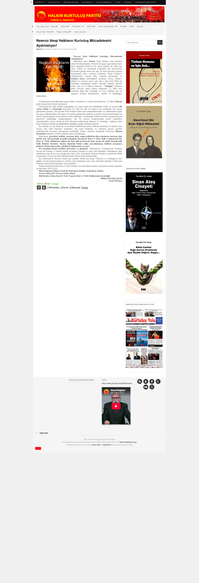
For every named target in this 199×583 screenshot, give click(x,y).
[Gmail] (64, 187)
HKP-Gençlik (87, 2)
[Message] (75, 187)
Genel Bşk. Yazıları (44, 32)
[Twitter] (44, 187)
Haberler (64, 26)
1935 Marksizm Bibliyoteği (145, 2)
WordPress (107, 445)
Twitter (145, 381)
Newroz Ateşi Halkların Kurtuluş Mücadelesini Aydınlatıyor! (73, 43)
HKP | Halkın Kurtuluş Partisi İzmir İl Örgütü (99, 14)
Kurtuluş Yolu (54, 2)
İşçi (131, 26)
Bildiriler (90, 26)
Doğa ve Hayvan (63, 32)
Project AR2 (96, 445)
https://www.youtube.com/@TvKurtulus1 (117, 383)
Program (127, 2)
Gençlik (140, 26)
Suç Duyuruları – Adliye (47, 26)
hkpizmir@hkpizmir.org (128, 442)
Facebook (151, 381)
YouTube (151, 387)
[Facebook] (38, 187)
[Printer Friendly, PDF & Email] (47, 183)
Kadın (122, 26)
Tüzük (117, 2)
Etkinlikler (76, 26)
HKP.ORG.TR (39, 2)
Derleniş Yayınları (71, 2)
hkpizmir (39, 49)
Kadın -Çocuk (80, 32)
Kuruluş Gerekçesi (103, 2)
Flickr (145, 387)
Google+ (158, 381)
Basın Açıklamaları (106, 26)
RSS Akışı (139, 381)
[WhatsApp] (53, 187)
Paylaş (84, 188)
